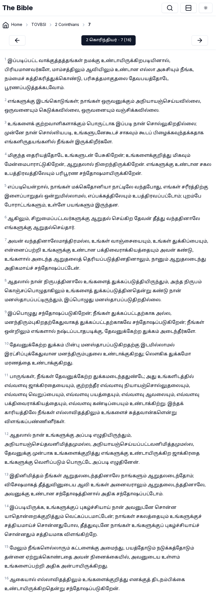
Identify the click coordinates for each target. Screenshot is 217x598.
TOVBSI (38, 24)
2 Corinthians (67, 24)
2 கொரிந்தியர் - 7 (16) (108, 40)
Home (16, 24)
